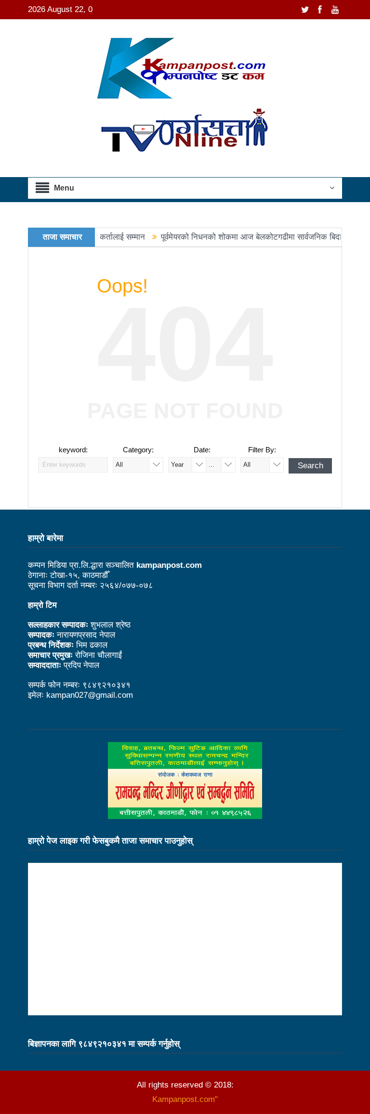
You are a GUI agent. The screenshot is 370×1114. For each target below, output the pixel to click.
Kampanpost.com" (185, 1099)
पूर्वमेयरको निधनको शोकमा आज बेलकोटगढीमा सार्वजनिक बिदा (234, 237)
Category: (138, 450)
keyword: (73, 450)
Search (310, 465)
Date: (202, 450)
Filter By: (262, 450)
